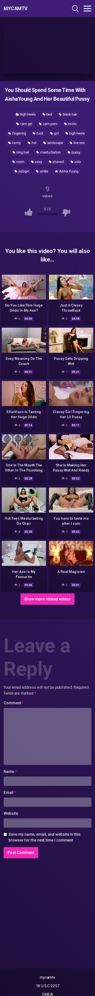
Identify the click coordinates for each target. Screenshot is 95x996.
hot (34, 143)
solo (77, 162)
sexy (38, 162)
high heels (76, 133)
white (43, 171)
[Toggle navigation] (87, 8)
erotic (71, 124)
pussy (76, 152)
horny (16, 143)
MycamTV (16, 8)
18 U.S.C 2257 (47, 986)
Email (10, 792)
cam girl (25, 124)
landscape (55, 143)
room (19, 162)
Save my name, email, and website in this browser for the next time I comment (45, 837)
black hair (69, 114)
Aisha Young (68, 171)
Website (11, 813)
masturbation (50, 152)
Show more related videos (47, 599)
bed (49, 114)
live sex (79, 143)
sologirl (23, 171)
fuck (39, 133)
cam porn (49, 124)
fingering (18, 133)
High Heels (27, 114)
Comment (14, 703)
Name (10, 771)
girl (56, 133)
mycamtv (47, 977)
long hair (22, 152)
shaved (58, 162)
